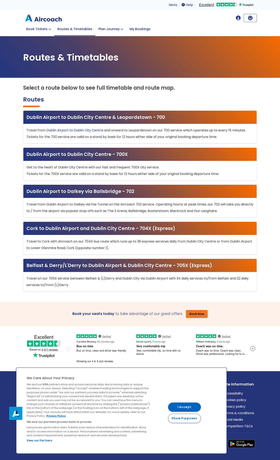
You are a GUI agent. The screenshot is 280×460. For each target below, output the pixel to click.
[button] (15, 413)
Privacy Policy (56, 416)
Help (189, 4)
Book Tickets (37, 29)
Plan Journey (109, 29)
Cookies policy (234, 400)
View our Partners (39, 440)
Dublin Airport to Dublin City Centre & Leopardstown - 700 (95, 117)
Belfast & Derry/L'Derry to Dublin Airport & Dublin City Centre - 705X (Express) (119, 265)
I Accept (184, 407)
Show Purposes (184, 418)
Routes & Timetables (74, 29)
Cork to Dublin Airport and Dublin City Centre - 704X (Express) (100, 228)
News (173, 4)
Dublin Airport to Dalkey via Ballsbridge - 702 (80, 191)
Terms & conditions (238, 413)
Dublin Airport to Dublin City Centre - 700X (77, 154)
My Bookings (140, 29)
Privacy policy (234, 406)
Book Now (196, 314)
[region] (121, 410)
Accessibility (233, 393)
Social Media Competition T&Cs (238, 422)
